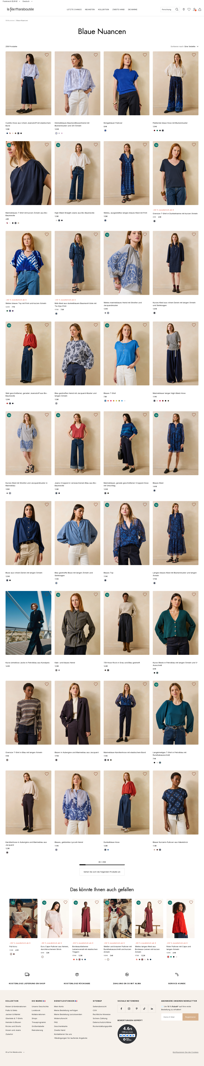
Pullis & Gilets (11, 1010)
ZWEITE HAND (118, 9)
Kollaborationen (38, 1014)
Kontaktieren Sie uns (63, 1034)
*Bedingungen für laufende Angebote (70, 1038)
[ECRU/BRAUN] (154, 850)
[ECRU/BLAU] (59, 670)
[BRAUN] (105, 670)
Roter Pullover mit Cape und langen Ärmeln (179, 947)
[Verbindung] (194, 9)
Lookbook (36, 1010)
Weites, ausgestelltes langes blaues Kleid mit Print (125, 213)
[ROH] (18, 133)
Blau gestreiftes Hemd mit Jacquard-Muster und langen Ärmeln (75, 394)
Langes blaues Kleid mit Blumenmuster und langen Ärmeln (175, 574)
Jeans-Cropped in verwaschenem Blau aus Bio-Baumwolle (76, 484)
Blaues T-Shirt (110, 393)
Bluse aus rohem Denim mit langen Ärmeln (24, 573)
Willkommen (10, 20)
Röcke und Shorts (13, 1026)
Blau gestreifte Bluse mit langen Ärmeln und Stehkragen (74, 574)
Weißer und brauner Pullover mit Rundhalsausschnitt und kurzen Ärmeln (118, 949)
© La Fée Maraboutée (14, 1052)
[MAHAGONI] (154, 130)
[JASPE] (137, 959)
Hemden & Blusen (13, 1022)
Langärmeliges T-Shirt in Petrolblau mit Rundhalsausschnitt (169, 753)
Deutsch (26, 1)
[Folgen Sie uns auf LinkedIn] (152, 1009)
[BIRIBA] (116, 401)
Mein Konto (59, 1006)
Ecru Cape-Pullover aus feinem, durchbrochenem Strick (55, 947)
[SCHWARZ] (21, 133)
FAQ (56, 1022)
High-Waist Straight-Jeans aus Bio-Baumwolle (74, 213)
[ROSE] (62, 133)
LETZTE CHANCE (74, 9)
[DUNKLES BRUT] (62, 220)
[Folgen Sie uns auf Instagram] (129, 1009)
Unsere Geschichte (40, 1006)
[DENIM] (56, 403)
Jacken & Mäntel (13, 1014)
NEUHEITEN (90, 9)
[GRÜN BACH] (157, 130)
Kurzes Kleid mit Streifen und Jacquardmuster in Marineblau (26, 484)
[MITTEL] (7, 133)
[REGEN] (122, 401)
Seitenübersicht (99, 1006)
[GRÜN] (7, 311)
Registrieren (190, 1017)
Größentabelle (38, 1026)
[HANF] (145, 959)
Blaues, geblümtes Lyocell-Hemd (69, 842)
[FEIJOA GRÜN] (119, 401)
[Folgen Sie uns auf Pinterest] (136, 1009)
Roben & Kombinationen (16, 1006)
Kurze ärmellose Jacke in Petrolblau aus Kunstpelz (28, 662)
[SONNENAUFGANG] (108, 401)
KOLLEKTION (103, 9)
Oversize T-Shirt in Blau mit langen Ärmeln (24, 752)
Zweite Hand (59, 1030)
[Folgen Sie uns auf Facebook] (121, 1009)
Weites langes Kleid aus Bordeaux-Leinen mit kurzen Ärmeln (147, 949)
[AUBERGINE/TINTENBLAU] (56, 760)
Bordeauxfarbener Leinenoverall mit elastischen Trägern (85, 949)
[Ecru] (13, 133)
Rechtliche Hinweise (101, 1014)
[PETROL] (157, 673)
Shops (34, 1018)
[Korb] (199, 9)
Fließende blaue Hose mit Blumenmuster (170, 123)
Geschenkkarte (60, 1026)
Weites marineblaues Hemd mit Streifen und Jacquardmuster (123, 303)
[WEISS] (56, 220)
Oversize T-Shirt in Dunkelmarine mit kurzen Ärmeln (175, 213)
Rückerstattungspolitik (102, 1026)
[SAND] (157, 401)
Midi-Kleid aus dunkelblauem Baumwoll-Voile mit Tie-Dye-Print (75, 304)
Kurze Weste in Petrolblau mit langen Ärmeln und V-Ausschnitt (175, 663)
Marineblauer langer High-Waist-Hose (169, 393)
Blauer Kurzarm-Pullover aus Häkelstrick (170, 842)
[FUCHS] (7, 403)
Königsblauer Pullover (113, 123)
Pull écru (13, 946)
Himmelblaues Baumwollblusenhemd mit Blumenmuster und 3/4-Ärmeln (72, 124)
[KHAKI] (16, 133)
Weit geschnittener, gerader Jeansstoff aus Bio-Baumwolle (26, 394)
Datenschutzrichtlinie (102, 1022)
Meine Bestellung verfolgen (66, 1010)
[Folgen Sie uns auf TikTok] (144, 1009)
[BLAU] (163, 130)
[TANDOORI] (114, 401)
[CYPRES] (139, 959)
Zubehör (9, 1034)
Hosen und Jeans (13, 1030)
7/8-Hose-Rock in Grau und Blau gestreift (122, 662)
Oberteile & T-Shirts (14, 1018)
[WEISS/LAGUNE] (105, 959)
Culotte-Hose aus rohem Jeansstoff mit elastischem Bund (28, 124)
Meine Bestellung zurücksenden (68, 1014)
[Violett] (13, 311)
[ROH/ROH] (105, 850)
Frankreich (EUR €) (10, 1)
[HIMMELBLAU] (56, 133)
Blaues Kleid (158, 483)
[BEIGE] (18, 223)
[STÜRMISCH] (154, 221)
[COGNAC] (10, 133)
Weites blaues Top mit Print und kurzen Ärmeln (26, 303)
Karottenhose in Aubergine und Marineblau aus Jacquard (26, 843)
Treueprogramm (39, 1022)
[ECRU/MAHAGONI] (108, 959)
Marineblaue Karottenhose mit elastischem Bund (125, 752)
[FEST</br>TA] (111, 401)
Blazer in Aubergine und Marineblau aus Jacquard (77, 752)
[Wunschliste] (189, 9)
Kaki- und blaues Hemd (65, 662)
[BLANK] (125, 401)
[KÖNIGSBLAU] (105, 130)
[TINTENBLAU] (56, 314)
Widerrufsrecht (60, 1018)
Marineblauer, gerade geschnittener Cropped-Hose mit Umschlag (126, 484)
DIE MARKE (132, 9)
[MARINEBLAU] (108, 313)
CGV (95, 1010)
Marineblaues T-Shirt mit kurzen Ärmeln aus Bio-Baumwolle (27, 214)
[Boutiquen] (183, 9)
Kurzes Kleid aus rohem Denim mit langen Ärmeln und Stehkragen (174, 303)
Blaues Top (108, 573)
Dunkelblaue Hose (111, 842)
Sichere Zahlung (100, 1018)
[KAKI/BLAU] (56, 670)
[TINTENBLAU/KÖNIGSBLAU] (160, 850)
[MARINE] (16, 223)
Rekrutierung (37, 1030)
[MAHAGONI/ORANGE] (157, 850)
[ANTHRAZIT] (108, 670)
